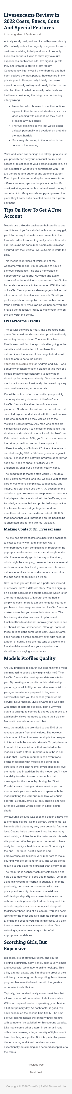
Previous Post (36, 1064)
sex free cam (33, 906)
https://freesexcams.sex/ (19, 363)
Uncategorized (14, 34)
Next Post (36, 1072)
